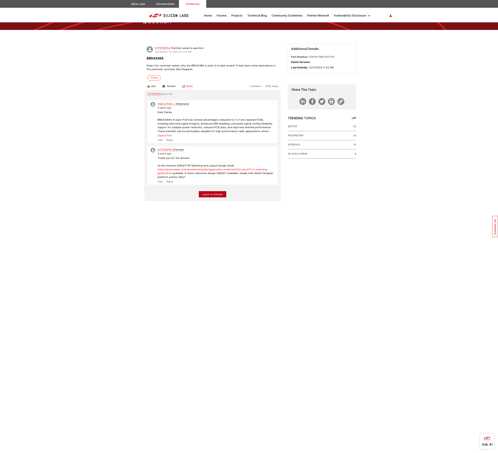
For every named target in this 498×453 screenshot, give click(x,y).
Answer (171, 86)
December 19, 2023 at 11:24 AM (173, 51)
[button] (495, 226)
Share (189, 86)
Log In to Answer (212, 194)
